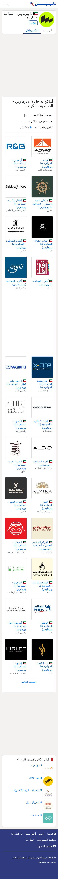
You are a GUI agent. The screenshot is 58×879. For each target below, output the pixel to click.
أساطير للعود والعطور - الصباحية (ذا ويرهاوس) (42, 204)
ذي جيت (36, 765)
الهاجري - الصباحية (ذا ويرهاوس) (19, 586)
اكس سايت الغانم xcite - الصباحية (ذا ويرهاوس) (44, 384)
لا (28, 127)
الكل (21, 127)
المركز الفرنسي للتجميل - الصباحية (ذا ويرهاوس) (42, 545)
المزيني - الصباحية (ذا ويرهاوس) (19, 545)
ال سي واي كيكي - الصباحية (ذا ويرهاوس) (16, 384)
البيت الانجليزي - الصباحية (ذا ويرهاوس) (42, 424)
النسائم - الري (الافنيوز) (28, 790)
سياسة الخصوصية (46, 839)
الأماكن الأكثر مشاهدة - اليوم (35, 759)
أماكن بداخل (32, 30)
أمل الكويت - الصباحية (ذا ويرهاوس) (43, 666)
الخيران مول (34, 802)
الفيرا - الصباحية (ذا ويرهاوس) (46, 505)
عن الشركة (17, 833)
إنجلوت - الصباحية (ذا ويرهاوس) (19, 666)
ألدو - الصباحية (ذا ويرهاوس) (42, 463)
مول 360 (35, 777)
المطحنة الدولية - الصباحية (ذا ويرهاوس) (42, 586)
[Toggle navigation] (5, 4)
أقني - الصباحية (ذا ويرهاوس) (16, 282)
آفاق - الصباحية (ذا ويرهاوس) (42, 282)
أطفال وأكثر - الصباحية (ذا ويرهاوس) (17, 204)
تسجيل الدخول (45, 846)
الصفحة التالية (29, 681)
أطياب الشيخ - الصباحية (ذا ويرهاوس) (42, 244)
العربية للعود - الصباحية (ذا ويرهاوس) (16, 465)
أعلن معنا (31, 833)
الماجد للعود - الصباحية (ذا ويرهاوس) (17, 505)
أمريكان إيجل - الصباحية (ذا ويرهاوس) (16, 626)
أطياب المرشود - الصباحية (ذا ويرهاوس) (16, 244)
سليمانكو (43, 862)
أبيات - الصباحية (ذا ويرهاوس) (46, 163)
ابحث (41, 833)
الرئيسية (47, 30)
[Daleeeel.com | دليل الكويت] (43, 4)
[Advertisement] (29, 65)
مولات (33, 23)
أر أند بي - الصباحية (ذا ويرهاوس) (19, 163)
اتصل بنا (30, 839)
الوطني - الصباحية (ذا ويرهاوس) (45, 626)
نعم (35, 127)
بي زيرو (36, 814)
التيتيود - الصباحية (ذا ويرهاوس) (19, 424)
